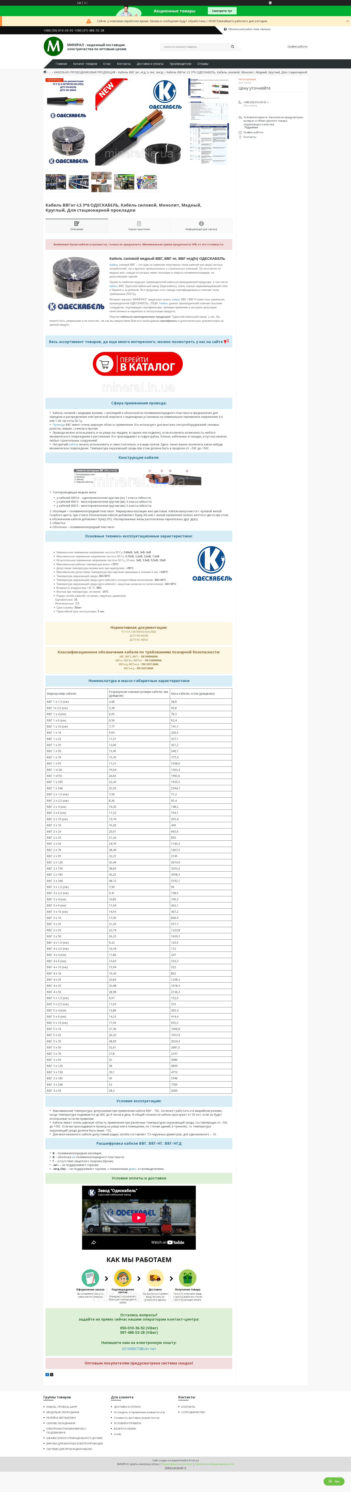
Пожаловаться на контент (176, 1464)
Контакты (124, 63)
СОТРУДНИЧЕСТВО (193, 1412)
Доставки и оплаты (150, 63)
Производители (180, 63)
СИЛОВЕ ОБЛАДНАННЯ (61, 1423)
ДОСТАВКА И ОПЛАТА (127, 1407)
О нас (107, 63)
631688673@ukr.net (139, 1348)
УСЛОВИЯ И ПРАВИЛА (127, 1423)
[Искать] (232, 47)
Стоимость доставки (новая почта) (136, 1417)
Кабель (114, 264)
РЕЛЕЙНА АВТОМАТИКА (61, 1417)
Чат (337, 1481)
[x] (51, 1375)
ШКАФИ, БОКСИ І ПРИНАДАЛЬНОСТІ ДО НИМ (74, 1438)
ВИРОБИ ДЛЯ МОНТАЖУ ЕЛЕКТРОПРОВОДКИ (75, 1443)
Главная (61, 63)
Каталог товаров (85, 63)
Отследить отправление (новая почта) (139, 1412)
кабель (114, 286)
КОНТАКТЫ (188, 1407)
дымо (132, 1169)
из (74, 1157)
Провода (59, 425)
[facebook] (47, 1375)
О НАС (118, 1434)
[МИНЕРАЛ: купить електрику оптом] (53, 46)
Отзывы (202, 63)
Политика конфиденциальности (214, 1464)
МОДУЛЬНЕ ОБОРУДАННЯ (63, 1412)
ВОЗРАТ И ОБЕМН (125, 1428)
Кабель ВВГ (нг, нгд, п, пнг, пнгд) (140, 72)
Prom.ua (194, 1460)
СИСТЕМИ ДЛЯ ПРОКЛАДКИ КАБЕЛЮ (69, 1449)
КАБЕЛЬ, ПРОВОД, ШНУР (62, 1407)
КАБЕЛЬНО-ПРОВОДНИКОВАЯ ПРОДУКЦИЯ (84, 72)
